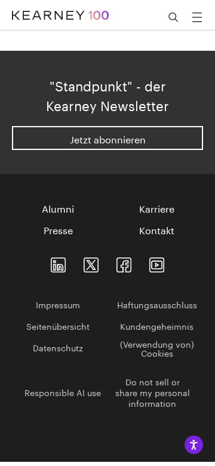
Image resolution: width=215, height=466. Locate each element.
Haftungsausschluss (157, 304)
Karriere (156, 208)
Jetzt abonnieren (108, 138)
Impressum (58, 304)
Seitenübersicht (58, 325)
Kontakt (156, 229)
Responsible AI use (62, 391)
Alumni (58, 208)
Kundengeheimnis (157, 325)
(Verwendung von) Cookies (157, 348)
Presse (58, 229)
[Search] (173, 17)
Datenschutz (58, 347)
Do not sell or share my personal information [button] (152, 392)
